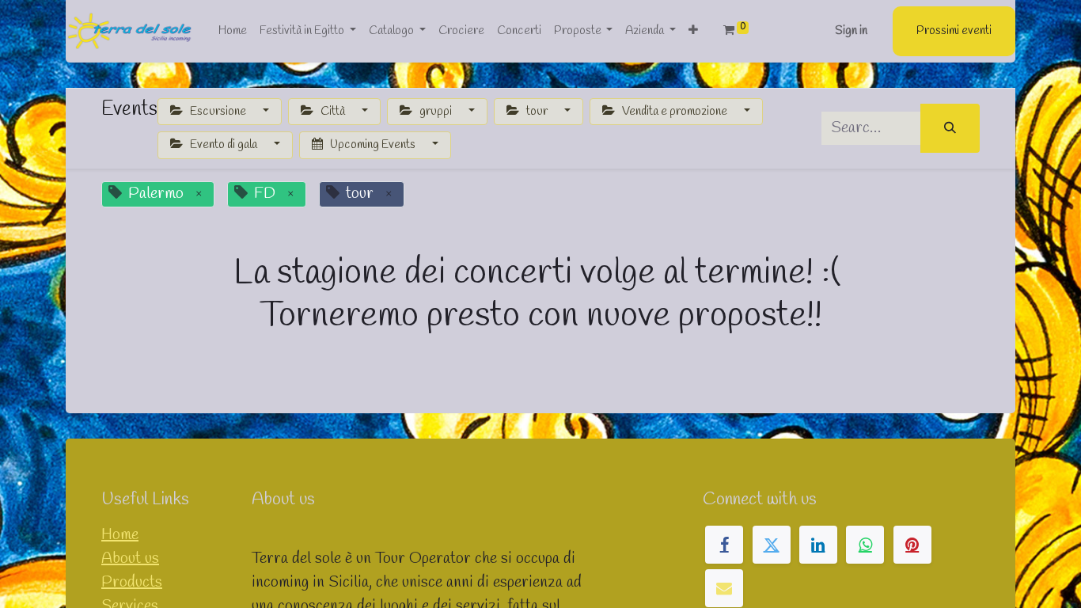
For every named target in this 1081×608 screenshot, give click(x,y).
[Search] (950, 129)
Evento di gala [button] (224, 145)
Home (119, 534)
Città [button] (332, 112)
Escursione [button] (218, 112)
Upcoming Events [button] (373, 145)
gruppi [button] (435, 112)
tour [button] (537, 112)
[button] (693, 31)
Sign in (851, 31)
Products (131, 582)
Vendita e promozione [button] (675, 112)
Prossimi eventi (954, 31)
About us (130, 558)
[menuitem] (232, 31)
